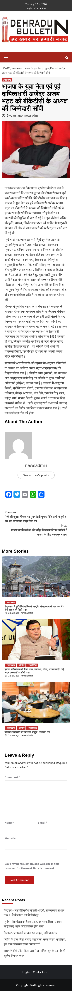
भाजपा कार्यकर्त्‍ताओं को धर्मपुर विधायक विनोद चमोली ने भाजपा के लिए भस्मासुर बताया (39, 530)
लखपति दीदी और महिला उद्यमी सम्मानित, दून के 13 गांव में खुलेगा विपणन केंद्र (34, 953)
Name (9, 822)
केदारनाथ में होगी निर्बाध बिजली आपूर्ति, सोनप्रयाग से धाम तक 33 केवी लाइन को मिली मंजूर (34, 912)
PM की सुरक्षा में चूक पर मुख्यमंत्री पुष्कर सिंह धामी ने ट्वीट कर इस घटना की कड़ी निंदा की (35, 517)
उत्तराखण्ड (7, 80)
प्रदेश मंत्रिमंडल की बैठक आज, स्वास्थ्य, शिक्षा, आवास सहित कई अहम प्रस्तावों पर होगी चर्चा (33, 924)
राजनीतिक (33, 665)
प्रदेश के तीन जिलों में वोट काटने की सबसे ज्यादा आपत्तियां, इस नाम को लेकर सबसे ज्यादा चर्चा (35, 941)
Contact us (40, 8)
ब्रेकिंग (21, 665)
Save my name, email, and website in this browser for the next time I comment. (32, 866)
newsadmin (32, 115)
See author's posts (36, 475)
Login (29, 8)
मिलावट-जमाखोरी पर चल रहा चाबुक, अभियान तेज (27, 732)
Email (42, 822)
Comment (12, 777)
